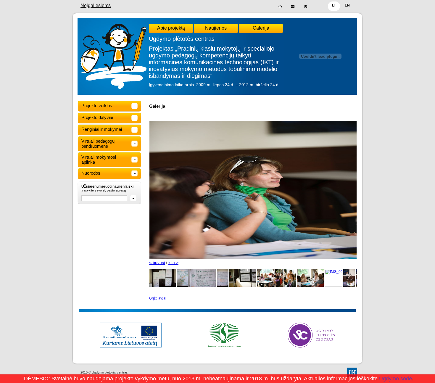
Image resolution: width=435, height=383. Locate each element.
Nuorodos (90, 173)
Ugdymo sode (395, 379)
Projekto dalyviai (97, 117)
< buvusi (157, 262)
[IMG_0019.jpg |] (333, 286)
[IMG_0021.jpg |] (349, 286)
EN (347, 5)
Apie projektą (171, 27)
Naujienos (216, 27)
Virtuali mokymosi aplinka (98, 160)
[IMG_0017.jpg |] (290, 286)
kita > (173, 262)
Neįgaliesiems (95, 5)
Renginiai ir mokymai (101, 129)
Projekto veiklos (96, 105)
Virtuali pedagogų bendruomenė (98, 144)
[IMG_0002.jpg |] (162, 286)
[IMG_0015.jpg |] (270, 286)
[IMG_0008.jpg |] (223, 286)
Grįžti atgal (157, 298)
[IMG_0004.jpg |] (182, 286)
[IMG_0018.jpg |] (310, 286)
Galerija (261, 27)
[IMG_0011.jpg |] (242, 286)
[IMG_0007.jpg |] (202, 286)
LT (334, 5)
